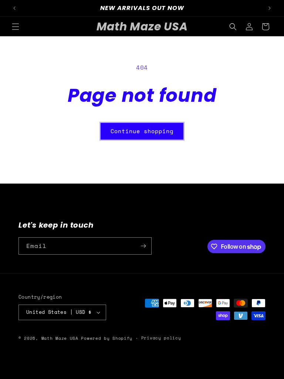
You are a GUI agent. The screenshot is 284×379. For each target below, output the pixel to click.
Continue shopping (142, 131)
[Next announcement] (269, 8)
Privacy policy (161, 338)
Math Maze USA (59, 338)
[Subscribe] (143, 246)
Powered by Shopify (106, 338)
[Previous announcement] (14, 8)
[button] (15, 27)
